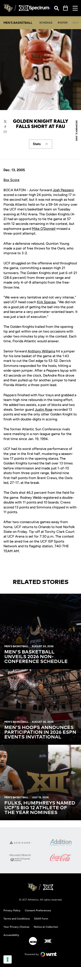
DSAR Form (41, 918)
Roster (63, 22)
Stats (42, 145)
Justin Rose (43, 409)
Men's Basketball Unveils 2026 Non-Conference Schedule (36, 657)
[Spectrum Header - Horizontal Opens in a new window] (40, 8)
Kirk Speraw (46, 302)
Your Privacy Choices (16, 926)
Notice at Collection (46, 926)
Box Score (11, 180)
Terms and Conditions (16, 918)
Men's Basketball (16, 646)
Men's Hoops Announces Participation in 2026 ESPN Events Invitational (40, 732)
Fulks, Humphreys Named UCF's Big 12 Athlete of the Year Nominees (39, 808)
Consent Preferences (38, 910)
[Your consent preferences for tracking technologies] (7, 959)
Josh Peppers (63, 190)
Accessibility (11, 935)
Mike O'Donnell (44, 229)
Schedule (45, 22)
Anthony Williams (41, 351)
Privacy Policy (12, 910)
